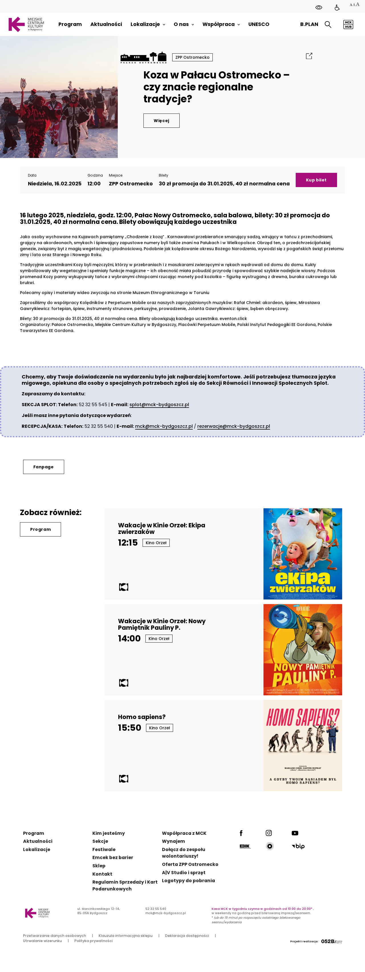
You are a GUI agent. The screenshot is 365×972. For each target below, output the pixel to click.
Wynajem (173, 841)
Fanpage (43, 467)
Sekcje (100, 841)
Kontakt (102, 874)
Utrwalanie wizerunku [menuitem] (42, 940)
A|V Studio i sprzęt (184, 872)
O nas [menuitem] (181, 24)
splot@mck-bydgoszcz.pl (159, 404)
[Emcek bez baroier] (337, 8)
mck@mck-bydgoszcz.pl (164, 426)
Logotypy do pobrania (188, 880)
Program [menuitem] (70, 24)
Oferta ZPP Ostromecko (190, 864)
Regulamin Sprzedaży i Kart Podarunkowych (125, 885)
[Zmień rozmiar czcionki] (354, 5)
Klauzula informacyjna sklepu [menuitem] (126, 935)
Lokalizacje (36, 849)
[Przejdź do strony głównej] (26, 24)
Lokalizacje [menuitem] (145, 24)
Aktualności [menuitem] (106, 24)
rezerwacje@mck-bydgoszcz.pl (233, 426)
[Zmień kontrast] (319, 7)
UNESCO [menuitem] (258, 24)
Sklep (99, 865)
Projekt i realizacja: (304, 941)
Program (40, 529)
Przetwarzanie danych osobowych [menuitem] (54, 935)
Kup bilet (316, 180)
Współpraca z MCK (184, 833)
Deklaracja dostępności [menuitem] (187, 935)
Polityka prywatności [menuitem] (93, 940)
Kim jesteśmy (108, 833)
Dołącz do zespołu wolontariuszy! (183, 853)
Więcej (161, 120)
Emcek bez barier (112, 857)
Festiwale (103, 849)
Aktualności (37, 841)
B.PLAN (309, 24)
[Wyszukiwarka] (328, 24)
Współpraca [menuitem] (218, 24)
